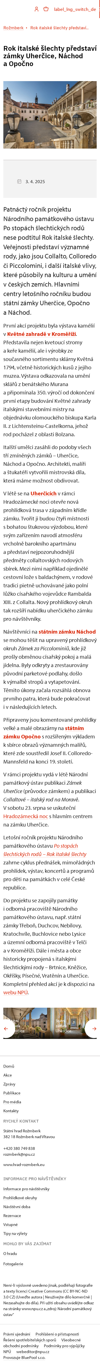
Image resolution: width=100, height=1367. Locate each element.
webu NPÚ (15, 992)
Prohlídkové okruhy (20, 1197)
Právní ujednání (17, 1334)
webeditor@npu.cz (32, 1351)
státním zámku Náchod (67, 631)
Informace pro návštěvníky (26, 1188)
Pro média (12, 1101)
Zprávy (9, 1084)
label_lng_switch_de (75, 9)
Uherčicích (44, 493)
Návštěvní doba (16, 1206)
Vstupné (10, 1224)
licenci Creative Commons (39, 1291)
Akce (7, 1075)
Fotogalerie (13, 1263)
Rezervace (12, 1215)
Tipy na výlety (15, 1233)
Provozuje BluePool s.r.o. (24, 1357)
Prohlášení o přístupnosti (57, 1334)
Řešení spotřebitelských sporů (30, 1339)
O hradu (10, 1253)
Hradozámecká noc (25, 816)
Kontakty (11, 1110)
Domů (8, 1066)
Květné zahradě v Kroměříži (41, 333)
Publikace (12, 1092)
